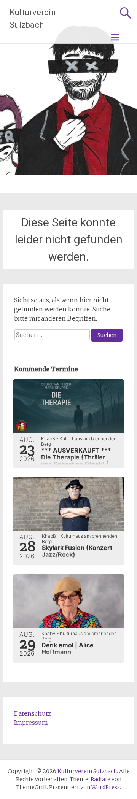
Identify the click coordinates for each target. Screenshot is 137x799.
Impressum (31, 722)
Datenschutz (32, 713)
